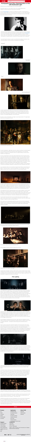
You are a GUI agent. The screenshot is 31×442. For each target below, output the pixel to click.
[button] (28, 1)
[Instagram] (10, 434)
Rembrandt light (5, 11)
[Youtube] (5, 434)
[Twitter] (8, 434)
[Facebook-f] (6, 434)
